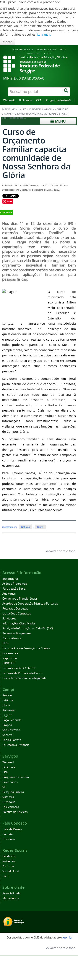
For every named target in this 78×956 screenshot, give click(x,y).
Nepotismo (9, 658)
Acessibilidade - (46, 49)
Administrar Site (22, 49)
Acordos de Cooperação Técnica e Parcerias (30, 603)
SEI (4, 787)
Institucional (10, 579)
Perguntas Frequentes (16, 633)
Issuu (5, 876)
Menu (60, 121)
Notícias (25, 527)
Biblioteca (25, 100)
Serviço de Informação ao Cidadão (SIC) (27, 628)
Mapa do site (10, 898)
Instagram (9, 861)
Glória (49, 109)
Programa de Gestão (59, 100)
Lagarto (7, 715)
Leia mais (44, 34)
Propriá (7, 725)
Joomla (67, 937)
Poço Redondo (11, 720)
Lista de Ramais (12, 829)
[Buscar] (66, 91)
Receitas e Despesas (15, 608)
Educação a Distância (15, 745)
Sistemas (8, 797)
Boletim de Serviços (15, 812)
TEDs (5, 643)
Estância (7, 700)
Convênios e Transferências (19, 598)
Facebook (8, 856)
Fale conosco (10, 807)
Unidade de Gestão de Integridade (24, 678)
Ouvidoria (8, 802)
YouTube (8, 866)
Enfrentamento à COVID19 (19, 668)
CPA (38, 100)
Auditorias (9, 593)
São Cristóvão (11, 730)
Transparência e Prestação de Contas (26, 648)
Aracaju (7, 695)
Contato (7, 834)
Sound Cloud (10, 871)
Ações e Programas (14, 584)
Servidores (9, 618)
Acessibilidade (11, 893)
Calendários (10, 782)
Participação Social (14, 589)
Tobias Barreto (11, 740)
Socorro (7, 735)
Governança (10, 653)
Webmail (9, 100)
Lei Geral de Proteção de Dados (22, 673)
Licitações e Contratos (16, 613)
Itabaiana (8, 710)
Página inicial (10, 109)
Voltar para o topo (62, 551)
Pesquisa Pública (13, 792)
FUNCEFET (9, 663)
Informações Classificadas (19, 623)
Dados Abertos (11, 638)
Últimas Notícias (32, 109)
